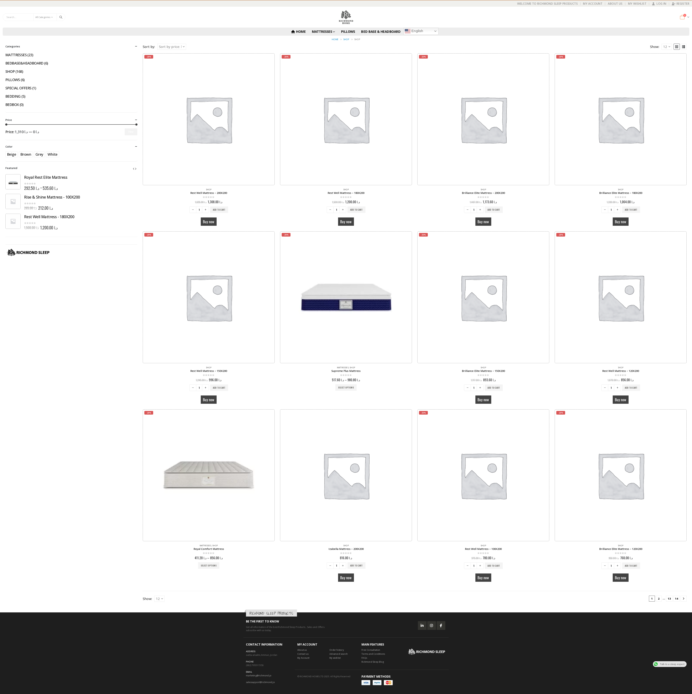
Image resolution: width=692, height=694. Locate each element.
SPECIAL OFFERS (18, 88)
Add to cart (219, 209)
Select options (346, 387)
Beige (11, 154)
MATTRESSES (322, 31)
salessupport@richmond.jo (260, 682)
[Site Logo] (346, 17)
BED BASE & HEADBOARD (380, 31)
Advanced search (338, 653)
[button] (677, 47)
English (417, 31)
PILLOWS (348, 31)
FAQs (364, 657)
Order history (336, 649)
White (52, 154)
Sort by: (149, 47)
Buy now (208, 221)
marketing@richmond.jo (258, 675)
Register (683, 4)
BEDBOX (12, 104)
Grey (39, 154)
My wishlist (335, 657)
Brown (25, 154)
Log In (661, 4)
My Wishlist (637, 4)
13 (669, 598)
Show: (654, 47)
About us (302, 649)
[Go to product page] (346, 475)
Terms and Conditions (373, 653)
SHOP (208, 189)
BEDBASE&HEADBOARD (24, 63)
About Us (615, 4)
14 (676, 598)
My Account (592, 4)
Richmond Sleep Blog (372, 661)
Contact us (303, 653)
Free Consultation (370, 649)
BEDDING (13, 96)
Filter (131, 131)
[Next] (684, 599)
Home (301, 31)
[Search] (61, 17)
